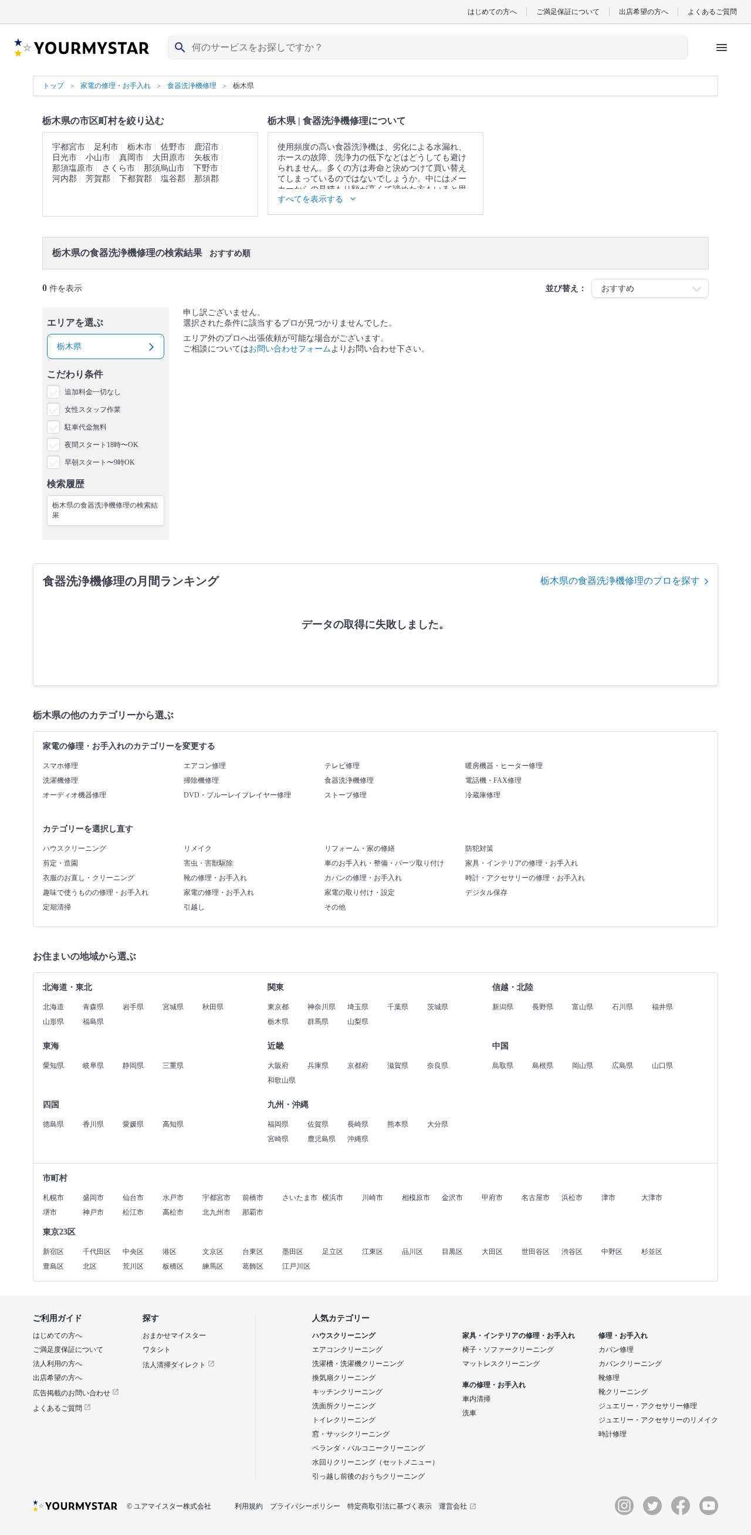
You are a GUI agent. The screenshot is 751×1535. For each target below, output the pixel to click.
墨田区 (292, 1251)
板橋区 (173, 1266)
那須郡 (206, 178)
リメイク (198, 848)
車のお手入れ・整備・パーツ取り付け (384, 863)
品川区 (412, 1251)
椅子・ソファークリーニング (508, 1349)
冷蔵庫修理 (482, 795)
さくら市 (118, 168)
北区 (90, 1266)
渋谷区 (572, 1251)
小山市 (98, 157)
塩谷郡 (173, 178)
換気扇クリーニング (344, 1378)
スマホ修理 (60, 766)
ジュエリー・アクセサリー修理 (647, 1406)
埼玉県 (357, 1007)
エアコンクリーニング (347, 1349)
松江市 (133, 1212)
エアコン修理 (205, 766)
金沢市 (452, 1197)
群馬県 (318, 1021)
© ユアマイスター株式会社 (169, 1506)
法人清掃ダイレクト (175, 1365)
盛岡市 (93, 1197)
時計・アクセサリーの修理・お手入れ (525, 878)
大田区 (492, 1251)
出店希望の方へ (643, 11)
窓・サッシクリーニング (351, 1434)
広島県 (622, 1065)
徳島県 (53, 1124)
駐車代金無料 (86, 427)
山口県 (662, 1065)
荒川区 (133, 1266)
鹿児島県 (321, 1139)
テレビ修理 (342, 766)
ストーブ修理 (345, 795)
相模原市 (416, 1197)
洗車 (469, 1413)
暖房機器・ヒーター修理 (504, 766)
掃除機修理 (201, 780)
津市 (608, 1197)
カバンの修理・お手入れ (363, 878)
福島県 (93, 1021)
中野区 (612, 1251)
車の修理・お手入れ (494, 1385)
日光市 (64, 157)
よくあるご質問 (712, 11)
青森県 (93, 1007)
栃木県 (278, 1021)
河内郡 (64, 178)
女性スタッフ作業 (93, 409)
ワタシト (157, 1349)
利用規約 (249, 1506)
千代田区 (97, 1251)
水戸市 (173, 1197)
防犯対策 (479, 848)
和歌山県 (282, 1080)
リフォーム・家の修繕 (359, 848)
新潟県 (502, 1007)
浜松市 (572, 1197)
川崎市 (372, 1197)
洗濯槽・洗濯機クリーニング (358, 1364)
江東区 (372, 1251)
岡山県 (582, 1065)
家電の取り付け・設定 (359, 892)
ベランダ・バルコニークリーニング (368, 1448)
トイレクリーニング (344, 1420)
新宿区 (53, 1251)
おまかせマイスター (174, 1335)
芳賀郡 (98, 178)
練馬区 (213, 1266)
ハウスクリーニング (74, 848)
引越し (194, 907)
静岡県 (133, 1065)
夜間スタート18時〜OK (101, 445)
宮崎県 (278, 1139)
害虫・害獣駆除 (208, 863)
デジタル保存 (486, 892)
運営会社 (453, 1506)
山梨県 (357, 1021)
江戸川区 (296, 1266)
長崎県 (357, 1124)
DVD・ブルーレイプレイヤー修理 (237, 795)
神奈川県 (321, 1007)
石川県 (622, 1007)
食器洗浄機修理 (349, 780)
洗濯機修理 (60, 780)
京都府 (357, 1065)
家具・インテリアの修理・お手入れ (521, 863)
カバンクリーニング (630, 1364)
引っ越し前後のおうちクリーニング (368, 1476)
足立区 (332, 1251)
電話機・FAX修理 (493, 780)
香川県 (93, 1124)
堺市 (50, 1212)
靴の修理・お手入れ (215, 878)
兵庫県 (318, 1065)
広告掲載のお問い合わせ (72, 1393)
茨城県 (437, 1007)
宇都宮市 (68, 147)
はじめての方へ (492, 11)
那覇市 (252, 1212)
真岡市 (131, 157)
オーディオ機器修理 (74, 795)
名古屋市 (536, 1197)
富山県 (582, 1007)
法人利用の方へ (57, 1364)
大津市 (651, 1197)
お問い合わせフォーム (290, 348)
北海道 (53, 1007)
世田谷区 (536, 1251)
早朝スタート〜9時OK (100, 462)
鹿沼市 (206, 147)
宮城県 (173, 1007)
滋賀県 (397, 1065)
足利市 (106, 147)
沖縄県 (357, 1139)
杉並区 (651, 1251)
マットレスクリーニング (501, 1364)
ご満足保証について (568, 11)
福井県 (662, 1007)
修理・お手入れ (623, 1335)
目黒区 (452, 1251)
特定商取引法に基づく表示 (389, 1506)
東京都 (278, 1007)
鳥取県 (502, 1065)
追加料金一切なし (93, 392)
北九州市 (216, 1212)
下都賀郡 (135, 178)
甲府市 (492, 1197)
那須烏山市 (164, 168)
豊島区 (53, 1266)
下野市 (206, 168)
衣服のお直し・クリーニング (88, 878)
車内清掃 (476, 1399)
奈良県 (437, 1065)
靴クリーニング (623, 1392)
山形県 (53, 1021)
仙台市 (133, 1197)
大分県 (437, 1124)
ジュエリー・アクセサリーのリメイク (658, 1420)
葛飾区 (252, 1266)
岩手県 (133, 1007)
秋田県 (213, 1007)
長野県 (542, 1007)
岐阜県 (93, 1065)
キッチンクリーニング (347, 1392)
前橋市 (252, 1197)
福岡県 (278, 1124)
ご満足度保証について (68, 1349)
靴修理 (609, 1378)
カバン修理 (616, 1349)
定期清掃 (57, 907)
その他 (335, 907)
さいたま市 (299, 1197)
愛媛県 (133, 1124)
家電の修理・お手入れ (219, 892)
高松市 (173, 1212)
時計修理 (612, 1434)
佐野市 (173, 147)
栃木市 (139, 147)
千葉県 (397, 1007)
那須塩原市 (72, 168)
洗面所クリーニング (344, 1406)
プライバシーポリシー (305, 1506)
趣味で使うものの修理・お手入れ (95, 892)
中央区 (133, 1251)
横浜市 (332, 1197)
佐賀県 (318, 1124)
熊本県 (397, 1124)
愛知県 (53, 1065)
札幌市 (53, 1197)
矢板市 (206, 157)
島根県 (542, 1065)
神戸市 (93, 1212)
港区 (170, 1251)
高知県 (173, 1124)
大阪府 (278, 1065)
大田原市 (169, 157)
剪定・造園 (60, 863)
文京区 (213, 1251)
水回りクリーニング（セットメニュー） (375, 1462)
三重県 (173, 1065)
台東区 (252, 1251)
